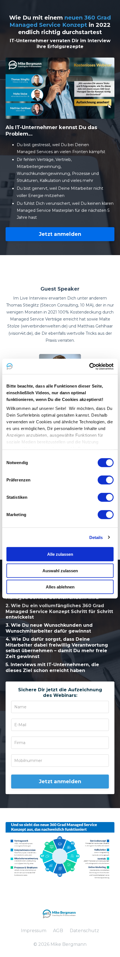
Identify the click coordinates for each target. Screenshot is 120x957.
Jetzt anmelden (60, 234)
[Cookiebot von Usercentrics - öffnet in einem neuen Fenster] (89, 366)
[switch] (106, 480)
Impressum (33, 930)
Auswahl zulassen (60, 570)
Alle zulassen (60, 554)
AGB (58, 930)
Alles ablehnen (60, 587)
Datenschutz (84, 930)
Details (96, 537)
